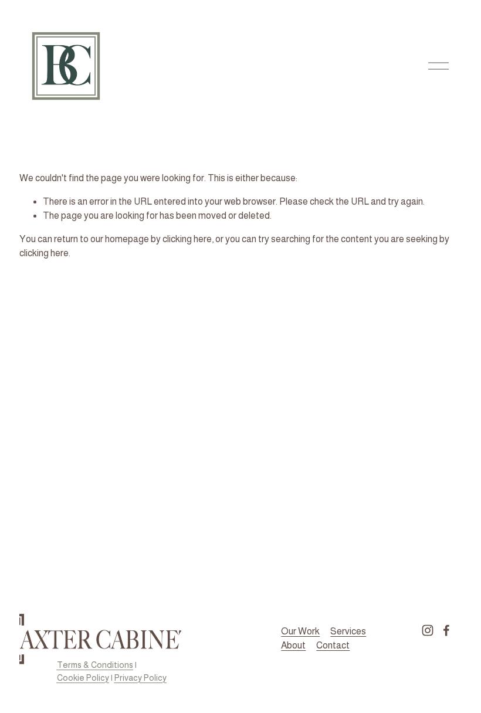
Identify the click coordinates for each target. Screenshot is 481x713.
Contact (333, 645)
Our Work (300, 631)
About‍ (293, 645)
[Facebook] (446, 630)
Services (348, 631)
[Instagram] (427, 630)
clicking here (187, 239)
